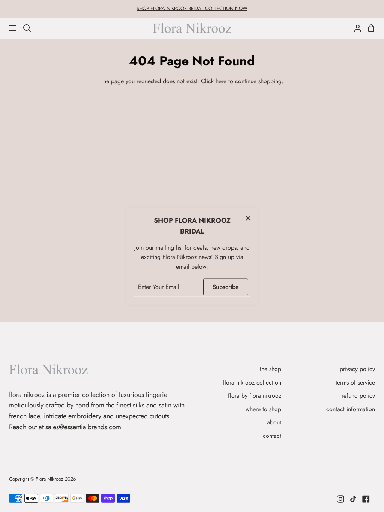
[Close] (248, 218)
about (274, 422)
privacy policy (357, 369)
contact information (350, 409)
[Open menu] (8, 28)
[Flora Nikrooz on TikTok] (353, 499)
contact (272, 435)
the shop (270, 369)
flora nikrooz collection (252, 382)
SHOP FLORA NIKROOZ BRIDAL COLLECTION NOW (192, 8)
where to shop (263, 409)
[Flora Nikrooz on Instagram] (340, 499)
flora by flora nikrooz (254, 395)
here (221, 81)
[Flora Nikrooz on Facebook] (366, 499)
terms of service (355, 382)
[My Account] (355, 28)
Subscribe (226, 287)
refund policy (358, 395)
